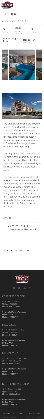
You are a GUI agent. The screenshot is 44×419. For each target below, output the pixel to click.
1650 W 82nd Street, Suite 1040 (14, 358)
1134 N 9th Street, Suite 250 (13, 330)
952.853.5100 (14, 364)
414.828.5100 (14, 335)
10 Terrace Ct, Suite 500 (11, 302)
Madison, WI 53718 (9, 304)
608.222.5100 (14, 307)
